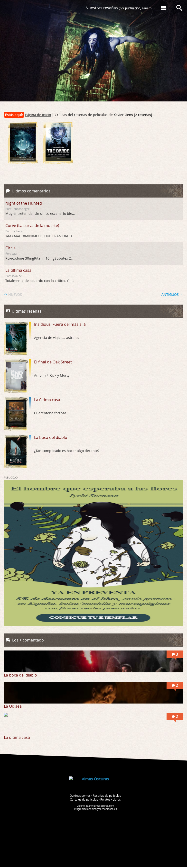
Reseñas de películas (107, 795)
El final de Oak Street (53, 362)
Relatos (105, 799)
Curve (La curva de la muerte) (32, 225)
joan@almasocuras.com (100, 805)
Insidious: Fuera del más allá (60, 324)
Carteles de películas (84, 799)
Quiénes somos (80, 795)
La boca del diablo (50, 437)
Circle (10, 248)
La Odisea (13, 706)
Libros (116, 799)
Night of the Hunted (23, 203)
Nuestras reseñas (120, 7)
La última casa (18, 270)
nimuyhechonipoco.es (104, 809)
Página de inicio (38, 114)
